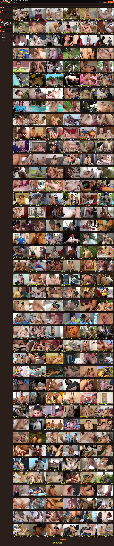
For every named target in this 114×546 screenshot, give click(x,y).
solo (7, 22)
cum (10, 23)
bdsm (9, 24)
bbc (1, 22)
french (8, 23)
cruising (6, 22)
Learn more (26, 0)
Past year (3, 38)
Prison (7, 24)
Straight (10, 22)
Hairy (10, 21)
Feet (4, 21)
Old (1, 23)
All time (3, 40)
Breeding (4, 24)
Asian (6, 23)
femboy (2, 21)
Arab (8, 21)
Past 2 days (3, 34)
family (4, 25)
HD (2, 10)
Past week (3, 35)
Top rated (3, 15)
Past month (3, 37)
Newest (3, 16)
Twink (1, 24)
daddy (1, 25)
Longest (3, 18)
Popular (3, 13)
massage (3, 23)
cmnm (6, 21)
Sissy (3, 22)
